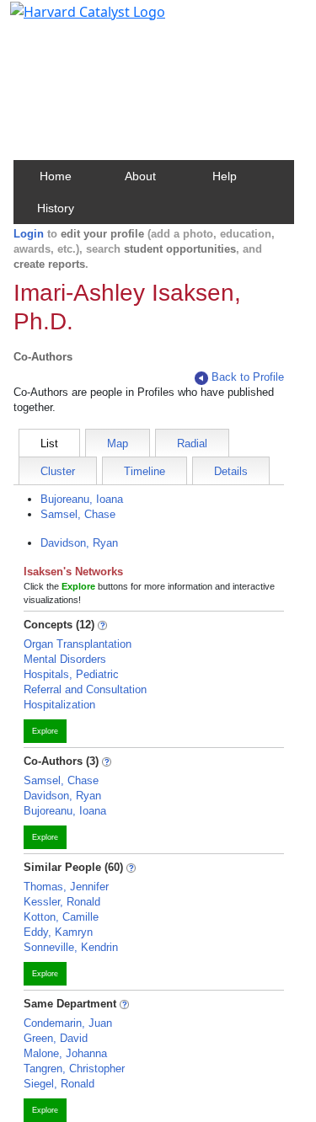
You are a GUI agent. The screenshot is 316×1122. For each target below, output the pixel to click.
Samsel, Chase (77, 514)
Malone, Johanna (65, 1053)
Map (117, 443)
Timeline (144, 471)
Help (224, 176)
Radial (192, 443)
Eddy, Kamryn (58, 932)
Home (56, 176)
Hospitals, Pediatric (71, 674)
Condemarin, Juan (68, 1023)
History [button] (55, 208)
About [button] (140, 176)
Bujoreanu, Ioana (81, 499)
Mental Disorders (65, 659)
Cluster (57, 471)
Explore (45, 731)
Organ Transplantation (77, 644)
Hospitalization (59, 704)
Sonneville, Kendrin (71, 947)
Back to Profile (248, 377)
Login (28, 233)
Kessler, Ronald (62, 901)
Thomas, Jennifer (66, 886)
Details (231, 471)
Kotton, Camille (61, 917)
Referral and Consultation (85, 689)
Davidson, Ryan (79, 543)
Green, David (56, 1038)
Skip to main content (70, 20)
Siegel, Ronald (59, 1083)
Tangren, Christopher (74, 1068)
